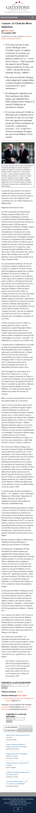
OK (18, 809)
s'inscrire (5, 707)
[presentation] (11, 727)
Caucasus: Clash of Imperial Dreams (17, 37)
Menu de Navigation (9, 17)
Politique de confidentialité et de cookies (20, 804)
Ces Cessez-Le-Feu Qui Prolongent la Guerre (20, 699)
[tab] (11, 727)
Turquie (20, 691)
